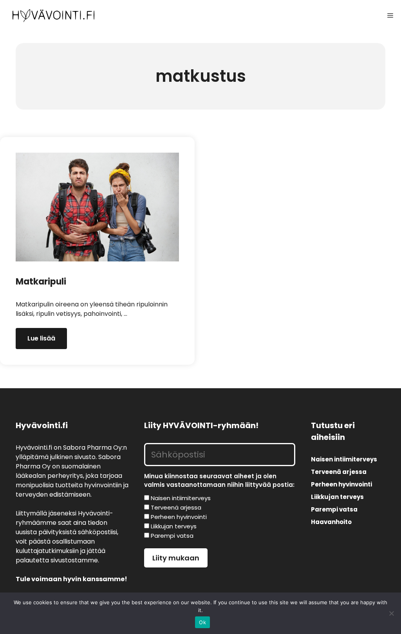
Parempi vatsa (334, 509)
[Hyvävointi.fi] (53, 15)
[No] (391, 613)
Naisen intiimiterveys (344, 459)
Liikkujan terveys (337, 497)
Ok (202, 622)
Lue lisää (41, 338)
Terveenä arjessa (339, 472)
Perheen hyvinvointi (341, 484)
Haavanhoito (331, 522)
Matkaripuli (41, 282)
